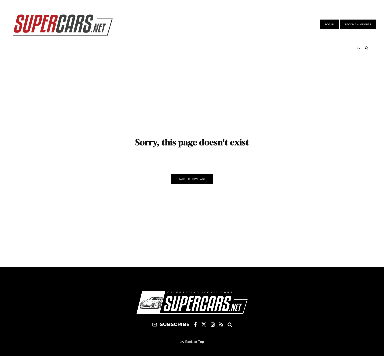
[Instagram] (212, 324)
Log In (329, 24)
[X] (203, 324)
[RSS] (221, 324)
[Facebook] (195, 324)
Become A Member (358, 24)
